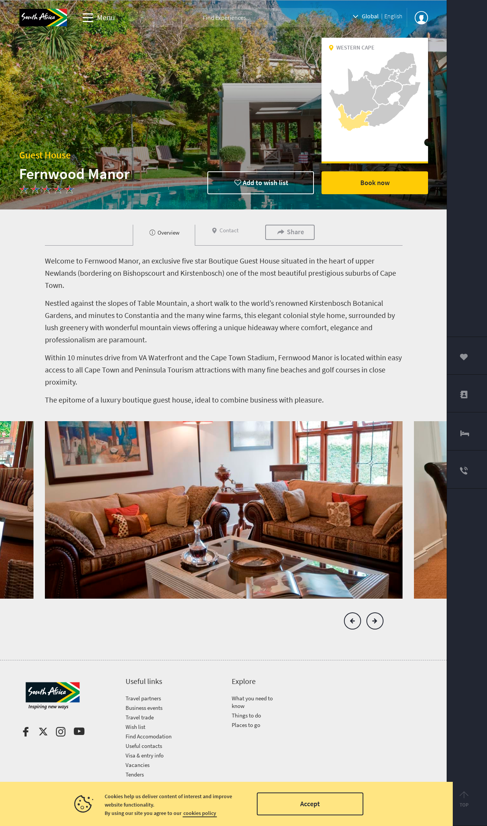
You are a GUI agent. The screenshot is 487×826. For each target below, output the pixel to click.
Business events (144, 707)
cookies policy (199, 813)
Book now (375, 182)
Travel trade (140, 717)
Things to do (246, 715)
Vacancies (138, 764)
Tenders (135, 774)
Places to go (246, 725)
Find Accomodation (149, 736)
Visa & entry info (145, 755)
